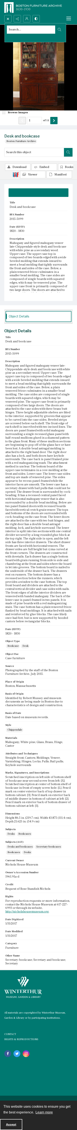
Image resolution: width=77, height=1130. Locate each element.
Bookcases (24, 833)
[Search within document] (68, 152)
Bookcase (13, 646)
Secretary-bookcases (48, 846)
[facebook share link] (7, 1053)
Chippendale (14, 729)
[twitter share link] (16, 1053)
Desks (11, 833)
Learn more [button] (44, 1112)
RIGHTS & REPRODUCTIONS (21, 1039)
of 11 (46, 120)
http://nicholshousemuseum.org (27, 912)
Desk (25, 646)
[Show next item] (54, 120)
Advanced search (17, 37)
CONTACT (10, 1034)
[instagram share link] (26, 1053)
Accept (11, 1124)
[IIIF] (15, 174)
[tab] (38, 193)
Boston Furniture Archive (21, 141)
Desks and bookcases (20, 846)
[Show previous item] (22, 120)
